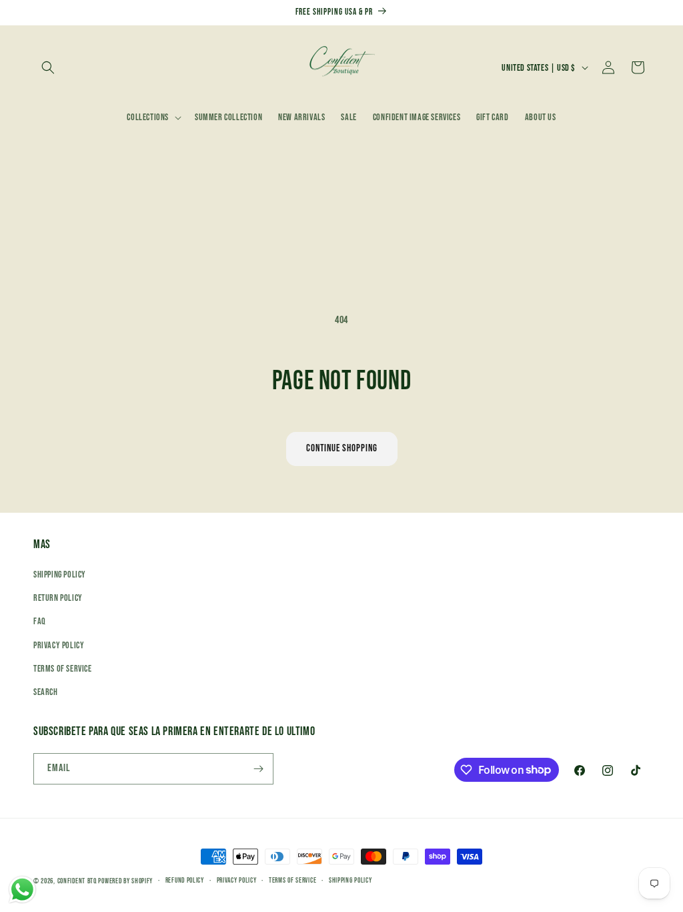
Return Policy (58, 598)
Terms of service (292, 880)
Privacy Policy (58, 645)
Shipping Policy (59, 574)
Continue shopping (342, 448)
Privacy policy (237, 880)
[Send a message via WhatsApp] (22, 889)
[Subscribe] (258, 768)
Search (45, 692)
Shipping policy (350, 880)
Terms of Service (62, 668)
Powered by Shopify (125, 881)
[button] (48, 67)
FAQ (39, 621)
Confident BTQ (77, 881)
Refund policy (184, 880)
